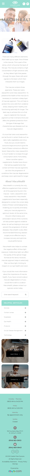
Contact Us (14, 379)
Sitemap (15, 464)
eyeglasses (7, 317)
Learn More (14, 354)
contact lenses (9, 312)
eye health (7, 321)
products (7, 326)
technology (8, 335)
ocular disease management (13, 330)
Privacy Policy (22, 461)
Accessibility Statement (9, 461)
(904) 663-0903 (15, 440)
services (6, 308)
